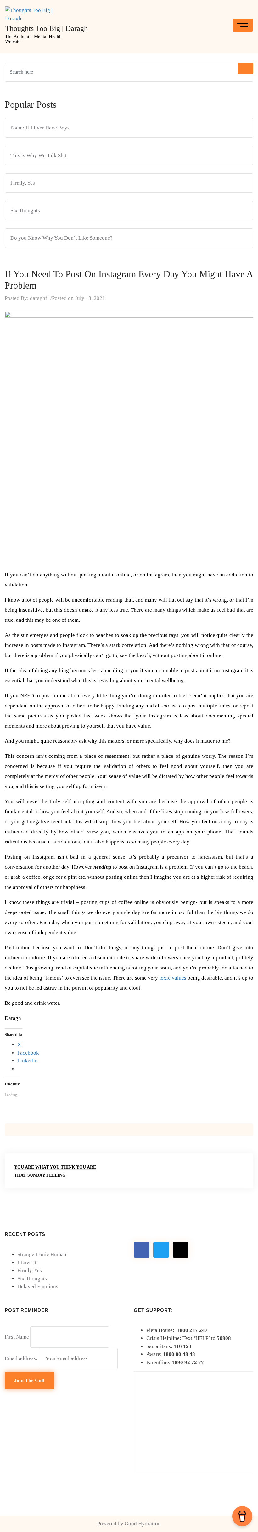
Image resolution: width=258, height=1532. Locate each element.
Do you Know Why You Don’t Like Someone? (61, 238)
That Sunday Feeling (40, 1175)
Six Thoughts (25, 211)
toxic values (172, 978)
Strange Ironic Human (41, 1254)
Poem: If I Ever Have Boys (40, 128)
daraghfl (39, 298)
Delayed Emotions (37, 1286)
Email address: (22, 1358)
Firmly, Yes (22, 183)
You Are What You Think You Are (55, 1167)
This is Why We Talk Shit (38, 155)
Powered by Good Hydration (129, 1524)
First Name (17, 1337)
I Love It (26, 1263)
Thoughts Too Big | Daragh (46, 28)
